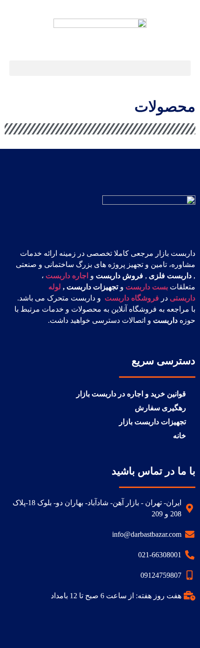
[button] (100, 68)
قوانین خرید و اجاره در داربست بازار (131, 394)
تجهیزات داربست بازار (152, 422)
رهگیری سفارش (160, 408)
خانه (179, 436)
